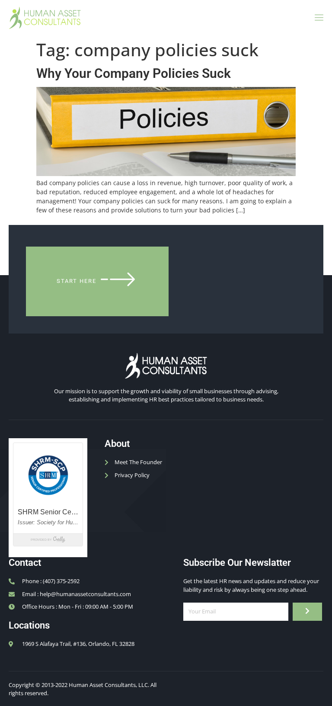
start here (76, 281)
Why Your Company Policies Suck (133, 73)
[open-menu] (318, 17)
